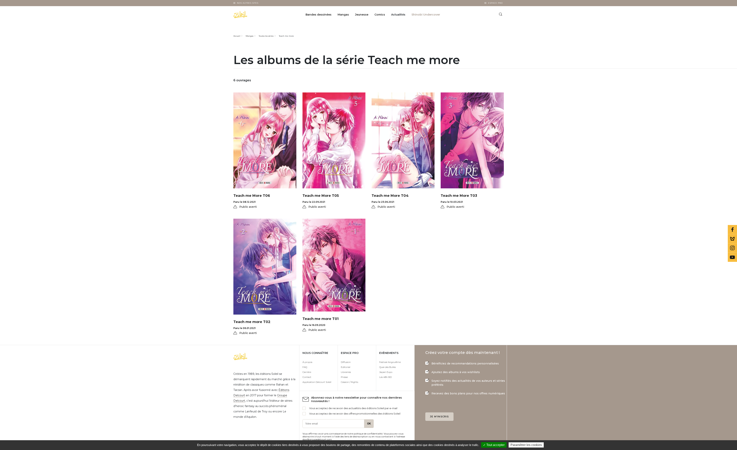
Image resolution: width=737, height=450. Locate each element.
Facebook (732, 229)
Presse (344, 377)
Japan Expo (385, 372)
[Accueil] (250, 14)
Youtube (732, 257)
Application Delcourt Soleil (316, 382)
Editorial (345, 367)
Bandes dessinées (318, 14)
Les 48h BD (385, 377)
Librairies (346, 372)
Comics (379, 14)
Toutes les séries (266, 36)
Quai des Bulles (387, 367)
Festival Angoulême (390, 362)
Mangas (343, 14)
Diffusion (346, 362)
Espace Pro (495, 3)
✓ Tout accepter (494, 445)
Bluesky (732, 238)
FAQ (304, 367)
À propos (307, 362)
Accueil (236, 36)
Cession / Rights (349, 382)
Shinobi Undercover (425, 14)
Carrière (306, 372)
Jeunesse (361, 14)
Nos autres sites (247, 3)
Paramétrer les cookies (526, 445)
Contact (306, 377)
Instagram (732, 248)
